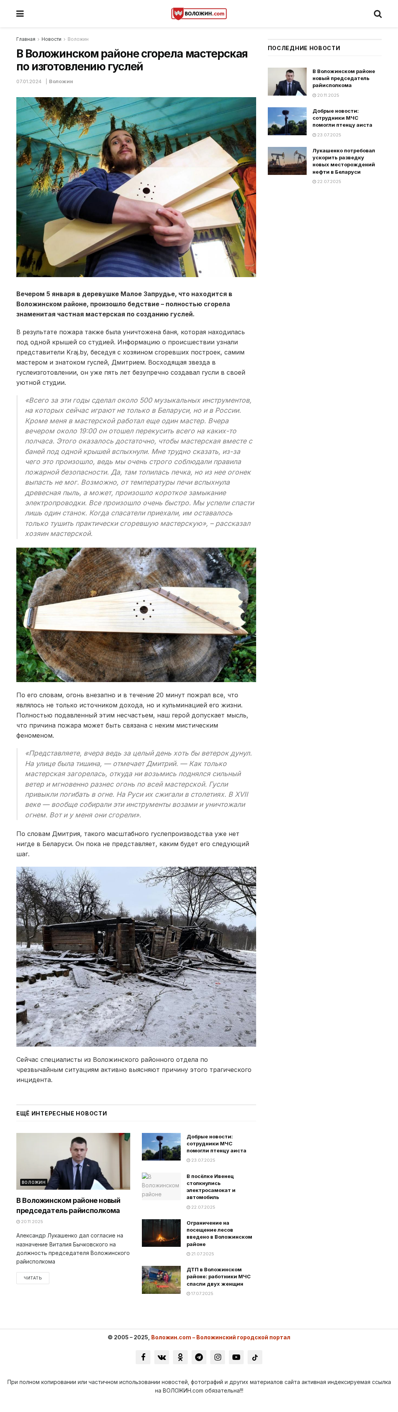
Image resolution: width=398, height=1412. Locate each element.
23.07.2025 (202, 1160)
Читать (33, 1278)
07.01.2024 (29, 81)
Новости (51, 39)
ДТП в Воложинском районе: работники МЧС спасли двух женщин (219, 1276)
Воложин (78, 39)
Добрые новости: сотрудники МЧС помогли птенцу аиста (216, 1143)
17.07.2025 (201, 1293)
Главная (25, 39)
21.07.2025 (202, 1254)
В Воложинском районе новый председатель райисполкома (343, 78)
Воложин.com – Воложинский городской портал (220, 1337)
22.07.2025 (202, 1207)
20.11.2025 (31, 1221)
